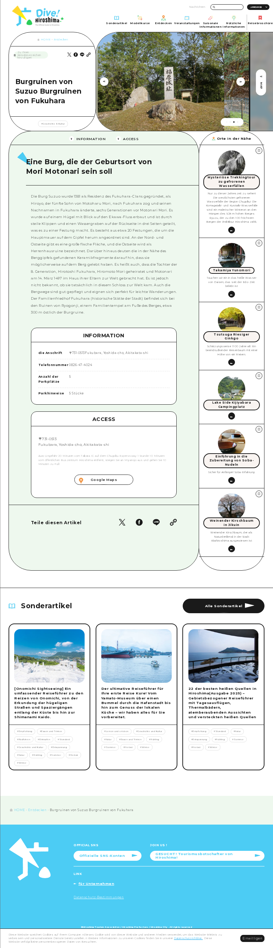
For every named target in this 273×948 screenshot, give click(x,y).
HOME (46, 39)
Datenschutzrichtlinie (188, 938)
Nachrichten (197, 7)
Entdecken (61, 39)
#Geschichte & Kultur (53, 123)
